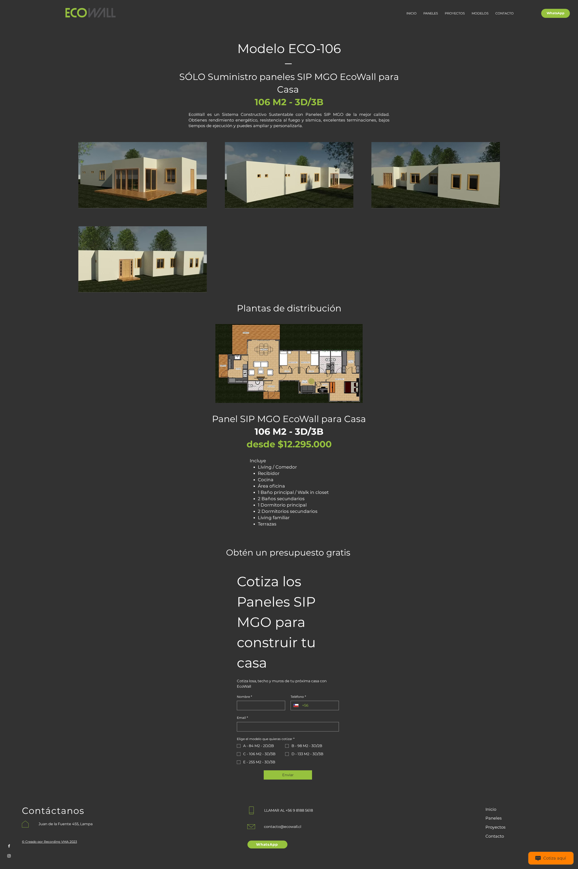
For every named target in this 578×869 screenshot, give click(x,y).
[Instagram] (9, 856)
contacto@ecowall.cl (282, 827)
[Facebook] (9, 846)
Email (242, 718)
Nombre (244, 697)
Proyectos (495, 827)
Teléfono (298, 697)
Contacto (494, 836)
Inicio (490, 809)
